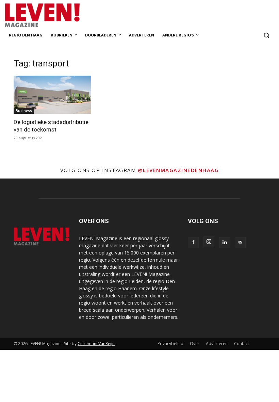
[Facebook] (193, 242)
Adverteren (217, 343)
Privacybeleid (170, 343)
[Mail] (240, 242)
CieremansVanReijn (96, 343)
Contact (241, 343)
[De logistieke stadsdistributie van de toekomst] (52, 95)
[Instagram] (208, 241)
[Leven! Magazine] (60, 15)
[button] (266, 35)
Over (194, 343)
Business (24, 110)
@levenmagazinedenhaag (178, 170)
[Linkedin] (224, 242)
